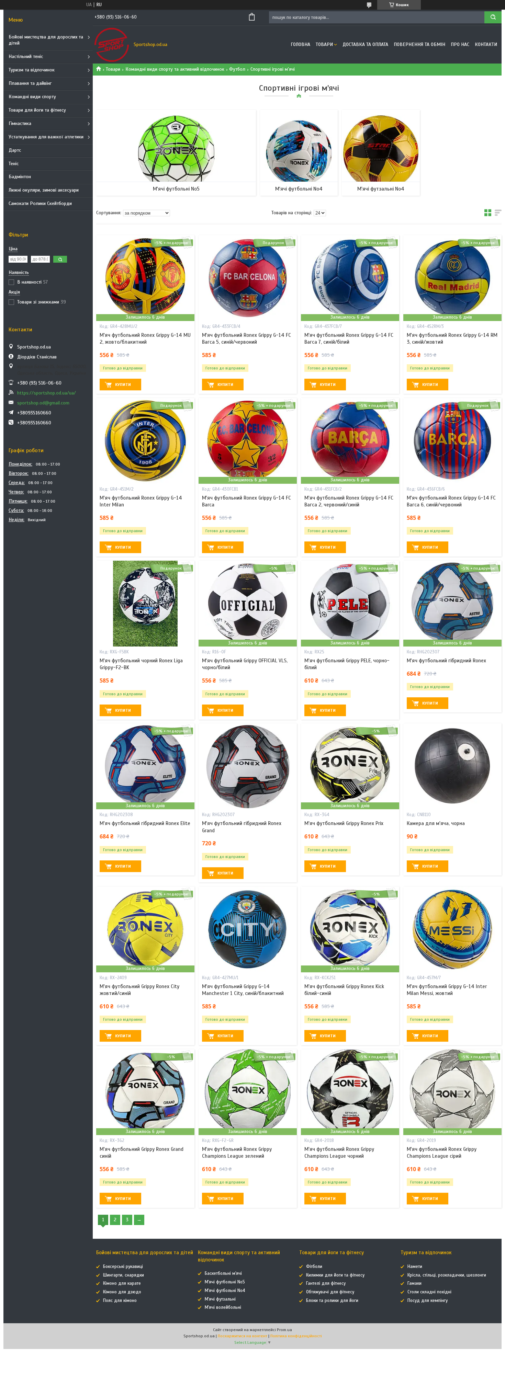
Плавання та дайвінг (30, 83)
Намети (414, 1266)
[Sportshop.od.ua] (111, 44)
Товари (324, 44)
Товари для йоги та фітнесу (37, 110)
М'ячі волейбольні (223, 1307)
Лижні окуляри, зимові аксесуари (44, 190)
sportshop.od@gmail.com (43, 403)
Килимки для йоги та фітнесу (335, 1275)
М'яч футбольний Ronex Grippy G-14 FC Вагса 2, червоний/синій (348, 501)
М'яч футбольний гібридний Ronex (446, 660)
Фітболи (314, 1266)
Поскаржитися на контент (242, 1336)
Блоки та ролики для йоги (332, 1300)
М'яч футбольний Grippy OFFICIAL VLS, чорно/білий (245, 664)
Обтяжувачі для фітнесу (330, 1292)
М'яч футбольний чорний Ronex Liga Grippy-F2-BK (141, 664)
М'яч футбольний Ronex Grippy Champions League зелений (237, 1152)
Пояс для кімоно (120, 1300)
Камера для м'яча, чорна (436, 823)
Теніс (14, 164)
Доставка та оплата (365, 44)
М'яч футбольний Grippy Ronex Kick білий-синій (344, 989)
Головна (300, 44)
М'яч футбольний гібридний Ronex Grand (241, 826)
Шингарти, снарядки (123, 1275)
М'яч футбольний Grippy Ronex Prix (343, 823)
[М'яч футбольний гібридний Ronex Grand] (248, 766)
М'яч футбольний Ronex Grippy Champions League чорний (339, 1152)
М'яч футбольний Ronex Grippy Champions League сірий (441, 1152)
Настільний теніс (26, 56)
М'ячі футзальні (220, 1299)
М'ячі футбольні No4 (299, 189)
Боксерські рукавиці (123, 1266)
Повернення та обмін (419, 44)
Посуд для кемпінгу (427, 1300)
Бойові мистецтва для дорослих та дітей (46, 40)
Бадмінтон (20, 177)
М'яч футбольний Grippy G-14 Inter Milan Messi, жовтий (447, 989)
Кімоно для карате (122, 1283)
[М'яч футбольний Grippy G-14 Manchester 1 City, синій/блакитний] (248, 929)
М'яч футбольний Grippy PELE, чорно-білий (347, 664)
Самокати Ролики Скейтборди (40, 203)
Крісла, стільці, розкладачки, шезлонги (446, 1275)
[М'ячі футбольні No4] (299, 153)
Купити (123, 384)
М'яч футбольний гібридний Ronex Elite (145, 823)
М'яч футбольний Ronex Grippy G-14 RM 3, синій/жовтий (452, 338)
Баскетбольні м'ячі (223, 1273)
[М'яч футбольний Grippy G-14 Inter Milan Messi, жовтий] (452, 929)
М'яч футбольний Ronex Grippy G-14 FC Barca (246, 501)
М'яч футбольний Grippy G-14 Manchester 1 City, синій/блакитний (243, 989)
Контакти (486, 44)
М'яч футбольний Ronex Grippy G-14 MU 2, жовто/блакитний (145, 338)
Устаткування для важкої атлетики (46, 137)
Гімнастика (20, 123)
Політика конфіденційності (296, 1336)
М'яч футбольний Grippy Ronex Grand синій (141, 1152)
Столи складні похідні (429, 1292)
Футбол (237, 69)
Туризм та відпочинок (32, 70)
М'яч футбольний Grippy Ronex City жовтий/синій (139, 989)
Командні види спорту (32, 97)
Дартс (15, 150)
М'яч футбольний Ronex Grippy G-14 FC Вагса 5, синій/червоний (246, 338)
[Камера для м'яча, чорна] (452, 766)
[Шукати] (493, 17)
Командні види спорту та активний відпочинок (174, 69)
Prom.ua (284, 1329)
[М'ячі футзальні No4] (380, 153)
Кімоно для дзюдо (122, 1292)
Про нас (460, 44)
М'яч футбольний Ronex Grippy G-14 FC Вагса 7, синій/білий (348, 338)
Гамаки (414, 1283)
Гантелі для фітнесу (326, 1283)
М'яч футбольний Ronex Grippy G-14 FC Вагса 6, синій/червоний (451, 501)
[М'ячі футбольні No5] (176, 153)
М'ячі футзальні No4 (380, 189)
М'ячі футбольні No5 (176, 189)
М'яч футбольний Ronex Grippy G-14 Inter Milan (141, 501)
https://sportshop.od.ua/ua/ (46, 393)
